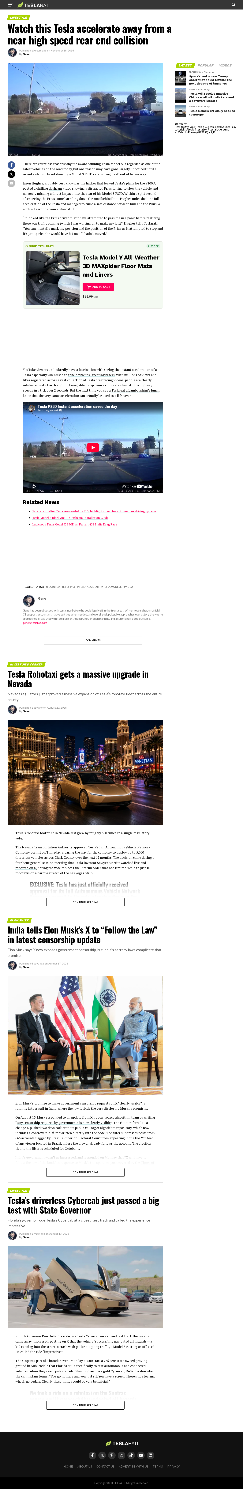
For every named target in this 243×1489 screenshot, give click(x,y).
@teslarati (181, 124)
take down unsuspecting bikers (91, 375)
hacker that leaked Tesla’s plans (110, 183)
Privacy (173, 1466)
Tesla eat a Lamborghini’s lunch (135, 390)
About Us (84, 1466)
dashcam (55, 188)
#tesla (190, 129)
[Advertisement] (93, 340)
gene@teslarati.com (35, 622)
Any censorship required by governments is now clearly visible (64, 1122)
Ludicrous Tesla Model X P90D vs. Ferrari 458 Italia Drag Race (74, 524)
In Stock (153, 246)
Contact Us (105, 1466)
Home (68, 1466)
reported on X (25, 868)
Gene (26, 54)
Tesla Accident (89, 587)
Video (129, 587)
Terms (158, 1466)
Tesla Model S (112, 587)
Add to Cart (101, 286)
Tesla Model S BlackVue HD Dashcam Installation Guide (70, 518)
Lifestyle (69, 587)
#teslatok (201, 129)
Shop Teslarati (41, 246)
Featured (53, 587)
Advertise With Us (133, 1466)
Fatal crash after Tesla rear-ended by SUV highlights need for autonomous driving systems (94, 511)
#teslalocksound (218, 129)
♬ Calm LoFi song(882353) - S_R (195, 132)
